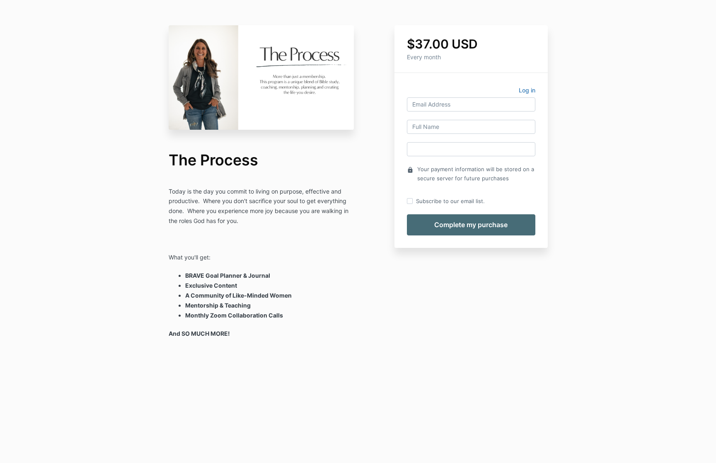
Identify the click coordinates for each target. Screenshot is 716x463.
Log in (527, 90)
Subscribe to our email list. (450, 201)
